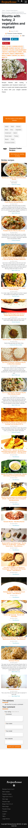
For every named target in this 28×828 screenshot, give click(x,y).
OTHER (9, 46)
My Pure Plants (15, 296)
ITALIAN (11, 50)
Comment (9, 714)
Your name (9, 723)
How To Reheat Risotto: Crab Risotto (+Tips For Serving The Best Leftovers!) (14, 258)
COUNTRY (5, 50)
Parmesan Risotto (14, 660)
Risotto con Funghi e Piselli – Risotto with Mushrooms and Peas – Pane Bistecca (14, 638)
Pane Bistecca (16, 456)
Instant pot (8, 133)
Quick (15, 133)
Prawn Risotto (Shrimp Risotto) (14, 202)
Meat (6, 129)
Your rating (8, 711)
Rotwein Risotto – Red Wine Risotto (14, 521)
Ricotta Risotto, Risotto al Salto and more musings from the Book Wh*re (14, 423)
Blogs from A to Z (7, 804)
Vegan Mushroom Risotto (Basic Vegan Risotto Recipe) (14, 288)
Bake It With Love (16, 213)
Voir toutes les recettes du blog (17, 155)
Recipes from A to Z (8, 789)
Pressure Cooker (9, 142)
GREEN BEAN (19, 53)
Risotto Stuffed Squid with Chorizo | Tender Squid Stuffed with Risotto (14, 314)
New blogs (5, 806)
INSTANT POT (19, 48)
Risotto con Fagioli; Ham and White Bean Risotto (14, 178)
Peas (12, 139)
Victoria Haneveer (16, 322)
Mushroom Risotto (14, 689)
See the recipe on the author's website (14, 119)
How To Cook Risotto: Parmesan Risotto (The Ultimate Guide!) (14, 393)
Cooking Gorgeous (16, 240)
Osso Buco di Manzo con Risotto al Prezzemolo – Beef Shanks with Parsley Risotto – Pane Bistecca (14, 569)
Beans (6, 139)
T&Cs (3, 816)
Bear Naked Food (16, 696)
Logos (4, 814)
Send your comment (14, 746)
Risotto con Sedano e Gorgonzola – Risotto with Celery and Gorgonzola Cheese (14, 475)
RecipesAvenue (8, 2)
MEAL (3, 46)
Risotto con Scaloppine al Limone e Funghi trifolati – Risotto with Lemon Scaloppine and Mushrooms (14, 498)
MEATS (5, 52)
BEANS (15, 55)
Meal (12, 126)
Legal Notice (6, 819)
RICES (12, 53)
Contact (4, 811)
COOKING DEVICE (17, 46)
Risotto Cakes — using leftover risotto (14, 339)
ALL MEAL (21, 55)
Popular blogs (6, 809)
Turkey (16, 136)
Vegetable (18, 129)
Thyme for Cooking (16, 184)
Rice (11, 129)
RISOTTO (4, 57)
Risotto (18, 126)
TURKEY (8, 55)
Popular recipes (7, 794)
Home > (4, 10)
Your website (9, 738)
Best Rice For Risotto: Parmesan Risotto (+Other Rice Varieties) (14, 363)
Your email (9, 731)
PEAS (3, 55)
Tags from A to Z (7, 796)
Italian (6, 126)
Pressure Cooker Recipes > (12, 10)
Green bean (8, 136)
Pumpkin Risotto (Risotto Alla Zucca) (14, 230)
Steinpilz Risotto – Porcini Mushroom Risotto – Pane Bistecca (14, 592)
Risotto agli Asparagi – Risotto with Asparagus (14, 615)
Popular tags (6, 801)
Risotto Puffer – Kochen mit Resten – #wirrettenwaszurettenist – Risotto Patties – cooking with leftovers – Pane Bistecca (14, 451)
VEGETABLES (12, 52)
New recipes (6, 791)
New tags (5, 799)
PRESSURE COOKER (8, 48)
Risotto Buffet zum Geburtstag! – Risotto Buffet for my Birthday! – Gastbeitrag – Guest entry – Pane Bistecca (14, 544)
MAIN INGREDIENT (21, 50)
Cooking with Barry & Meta (16, 344)
